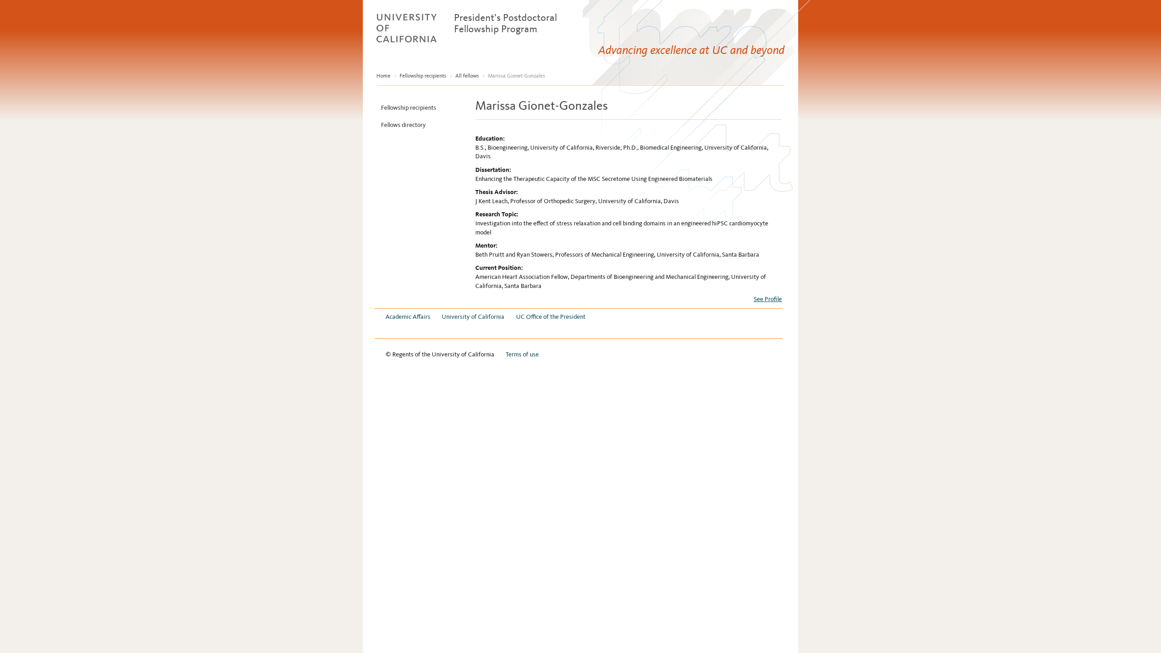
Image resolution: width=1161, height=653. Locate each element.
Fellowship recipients (423, 76)
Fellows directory (403, 125)
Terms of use (522, 354)
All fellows (467, 76)
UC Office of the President (550, 317)
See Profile (768, 299)
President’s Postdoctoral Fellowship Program (505, 23)
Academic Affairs (407, 317)
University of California (473, 317)
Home (383, 76)
